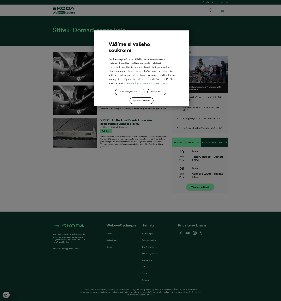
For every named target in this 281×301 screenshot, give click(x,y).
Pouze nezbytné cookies (130, 92)
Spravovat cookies (141, 101)
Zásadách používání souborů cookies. (146, 82)
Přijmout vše (156, 92)
